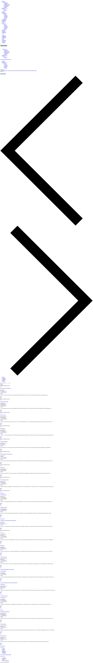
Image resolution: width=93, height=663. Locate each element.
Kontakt (3, 30)
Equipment (6, 16)
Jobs (3, 22)
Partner (3, 38)
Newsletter (4, 29)
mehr (1, 396)
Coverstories (6, 6)
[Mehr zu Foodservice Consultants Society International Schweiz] (28, 70)
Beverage (5, 9)
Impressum (4, 31)
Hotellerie (5, 3)
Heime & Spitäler (7, 4)
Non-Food (5, 26)
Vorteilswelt (4, 23)
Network (5, 18)
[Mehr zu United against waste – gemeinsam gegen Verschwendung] (9, 70)
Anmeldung (4, 19)
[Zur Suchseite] (3, 42)
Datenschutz (4, 32)
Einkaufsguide (4, 13)
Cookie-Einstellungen (5, 660)
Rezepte (5, 7)
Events (3, 11)
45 (2, 645)
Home (3, 1)
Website (1, 393)
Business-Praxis (6, 5)
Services (5, 17)
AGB (3, 33)
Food (5, 10)
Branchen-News (4, 8)
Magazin (3, 12)
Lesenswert (4, 49)
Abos (3, 650)
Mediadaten (4, 20)
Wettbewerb (4, 21)
